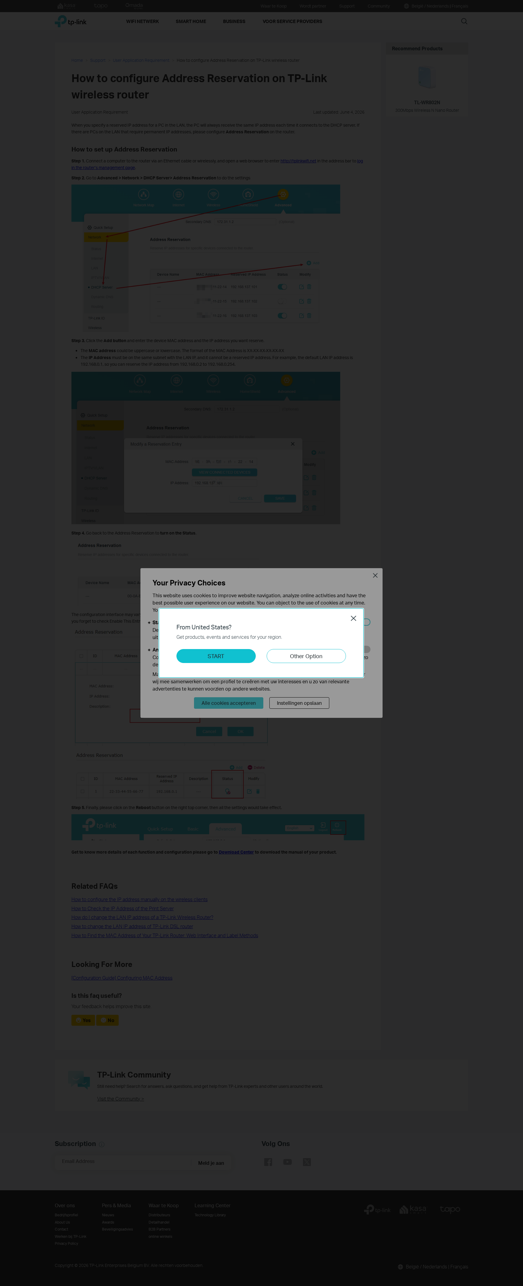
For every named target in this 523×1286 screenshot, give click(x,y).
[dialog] (261, 643)
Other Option (306, 655)
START (216, 655)
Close (353, 618)
